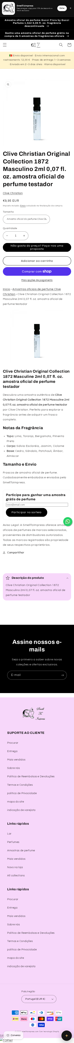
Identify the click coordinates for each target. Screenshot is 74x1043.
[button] (5, 45)
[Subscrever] (62, 675)
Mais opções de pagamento (37, 280)
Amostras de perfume (21, 850)
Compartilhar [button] (15, 552)
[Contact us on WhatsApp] (67, 521)
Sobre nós (13, 768)
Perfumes (13, 842)
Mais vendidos (16, 759)
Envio (23, 206)
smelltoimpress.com (30, 1031)
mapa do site (15, 801)
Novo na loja (15, 867)
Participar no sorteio (26, 512)
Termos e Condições (20, 785)
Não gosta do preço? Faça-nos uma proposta (37, 247)
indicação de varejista (21, 810)
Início (6, 289)
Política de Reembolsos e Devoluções (31, 776)
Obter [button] (62, 8)
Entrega (12, 751)
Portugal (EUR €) (35, 999)
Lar (9, 833)
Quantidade (10, 228)
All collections (16, 875)
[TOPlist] (6, 1040)
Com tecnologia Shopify (49, 1031)
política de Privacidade (22, 793)
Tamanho (8, 212)
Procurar (12, 743)
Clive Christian (13, 193)
